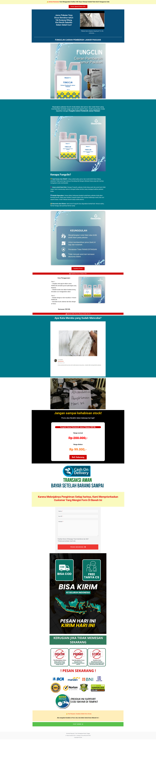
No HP (60, 516)
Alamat (60, 521)
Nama (60, 511)
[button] (81, 290)
